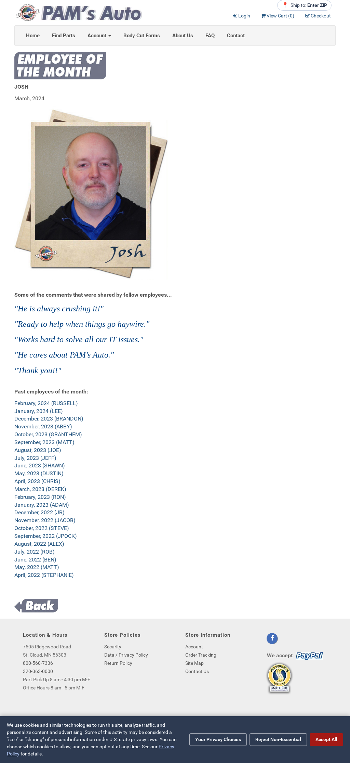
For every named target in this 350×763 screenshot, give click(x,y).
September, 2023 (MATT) (44, 442)
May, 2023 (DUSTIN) (39, 473)
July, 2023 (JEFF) (35, 458)
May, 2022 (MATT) (36, 567)
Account (98, 36)
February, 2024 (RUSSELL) (46, 403)
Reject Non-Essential (278, 739)
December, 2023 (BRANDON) (48, 418)
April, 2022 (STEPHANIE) (44, 575)
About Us (182, 36)
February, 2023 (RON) (40, 497)
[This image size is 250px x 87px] (78, 12)
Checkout (321, 15)
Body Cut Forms (141, 36)
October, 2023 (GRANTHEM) (48, 434)
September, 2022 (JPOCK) (45, 536)
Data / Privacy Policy (126, 655)
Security (112, 646)
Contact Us (197, 671)
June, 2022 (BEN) (35, 559)
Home (33, 36)
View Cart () (280, 15)
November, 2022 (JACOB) (45, 520)
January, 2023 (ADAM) (41, 505)
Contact (236, 36)
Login (244, 15)
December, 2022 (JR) (39, 512)
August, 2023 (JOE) (37, 450)
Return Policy (118, 663)
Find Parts (63, 36)
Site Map (194, 663)
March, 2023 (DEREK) (40, 489)
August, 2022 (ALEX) (39, 544)
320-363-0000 (38, 671)
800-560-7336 (38, 663)
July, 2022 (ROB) (34, 551)
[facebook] (272, 638)
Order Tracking (200, 655)
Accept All (326, 739)
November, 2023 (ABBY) (43, 426)
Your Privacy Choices (218, 739)
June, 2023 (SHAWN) (39, 465)
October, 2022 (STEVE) (41, 528)
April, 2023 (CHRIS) (37, 481)
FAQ (210, 36)
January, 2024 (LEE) (38, 411)
